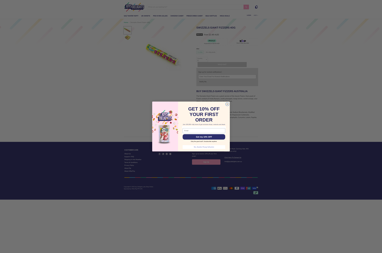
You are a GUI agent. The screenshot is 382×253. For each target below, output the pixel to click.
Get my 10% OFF (204, 137)
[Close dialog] (227, 104)
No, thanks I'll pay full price (204, 147)
